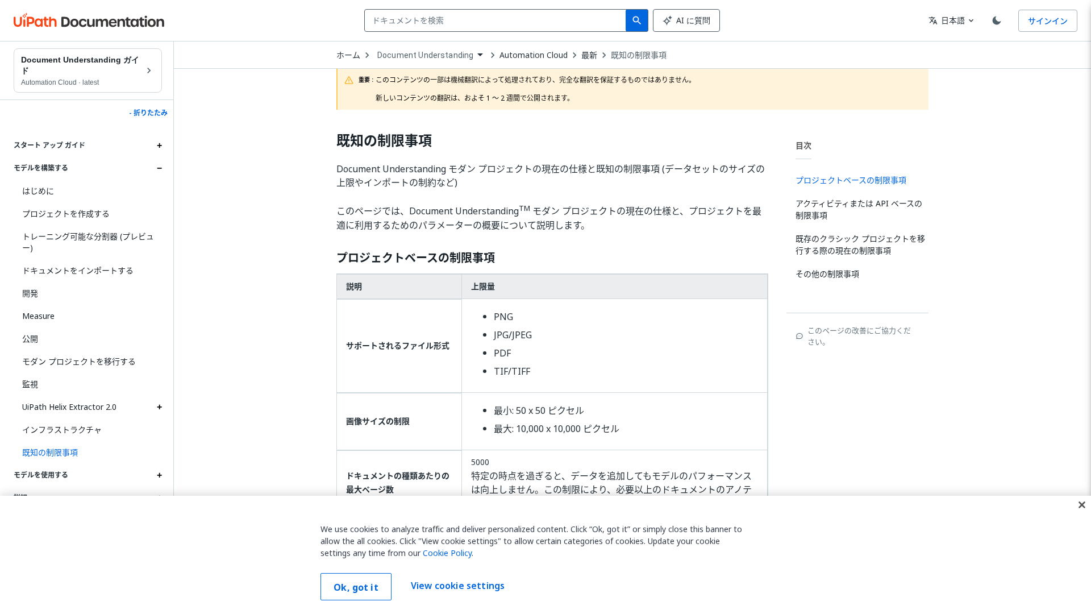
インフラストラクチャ (62, 429)
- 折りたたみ (148, 113)
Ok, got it (356, 587)
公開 (30, 339)
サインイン (1048, 21)
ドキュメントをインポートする (78, 270)
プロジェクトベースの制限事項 (415, 258)
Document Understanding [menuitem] (425, 55)
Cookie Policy (447, 553)
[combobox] (497, 20)
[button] (88, 452)
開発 (30, 293)
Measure (38, 316)
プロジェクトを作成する (66, 213)
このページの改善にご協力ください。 (859, 336)
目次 (803, 145)
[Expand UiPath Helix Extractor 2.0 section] (159, 407)
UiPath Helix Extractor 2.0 (69, 407)
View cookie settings (458, 585)
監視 (30, 384)
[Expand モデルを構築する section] (159, 168)
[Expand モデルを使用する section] (159, 475)
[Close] (1081, 504)
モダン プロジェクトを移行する (79, 361)
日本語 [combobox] (946, 20)
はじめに (38, 191)
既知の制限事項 (639, 55)
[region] (545, 555)
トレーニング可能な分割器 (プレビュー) (88, 242)
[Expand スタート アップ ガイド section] (159, 145)
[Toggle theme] (997, 20)
